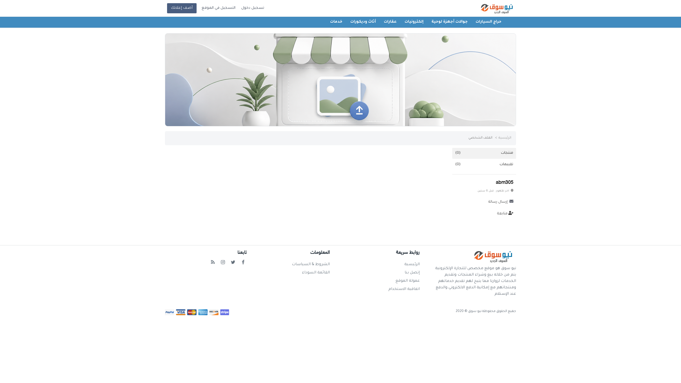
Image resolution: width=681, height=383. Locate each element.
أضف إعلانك (182, 8)
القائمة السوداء (316, 273)
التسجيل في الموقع (218, 8)
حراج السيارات (488, 22)
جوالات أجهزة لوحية (449, 22)
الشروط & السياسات (311, 265)
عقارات (390, 22)
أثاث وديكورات (363, 22)
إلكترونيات (414, 22)
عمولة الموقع (408, 281)
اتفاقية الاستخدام (404, 289)
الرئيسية (505, 138)
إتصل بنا (412, 273)
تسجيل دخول (252, 8)
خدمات (336, 22)
